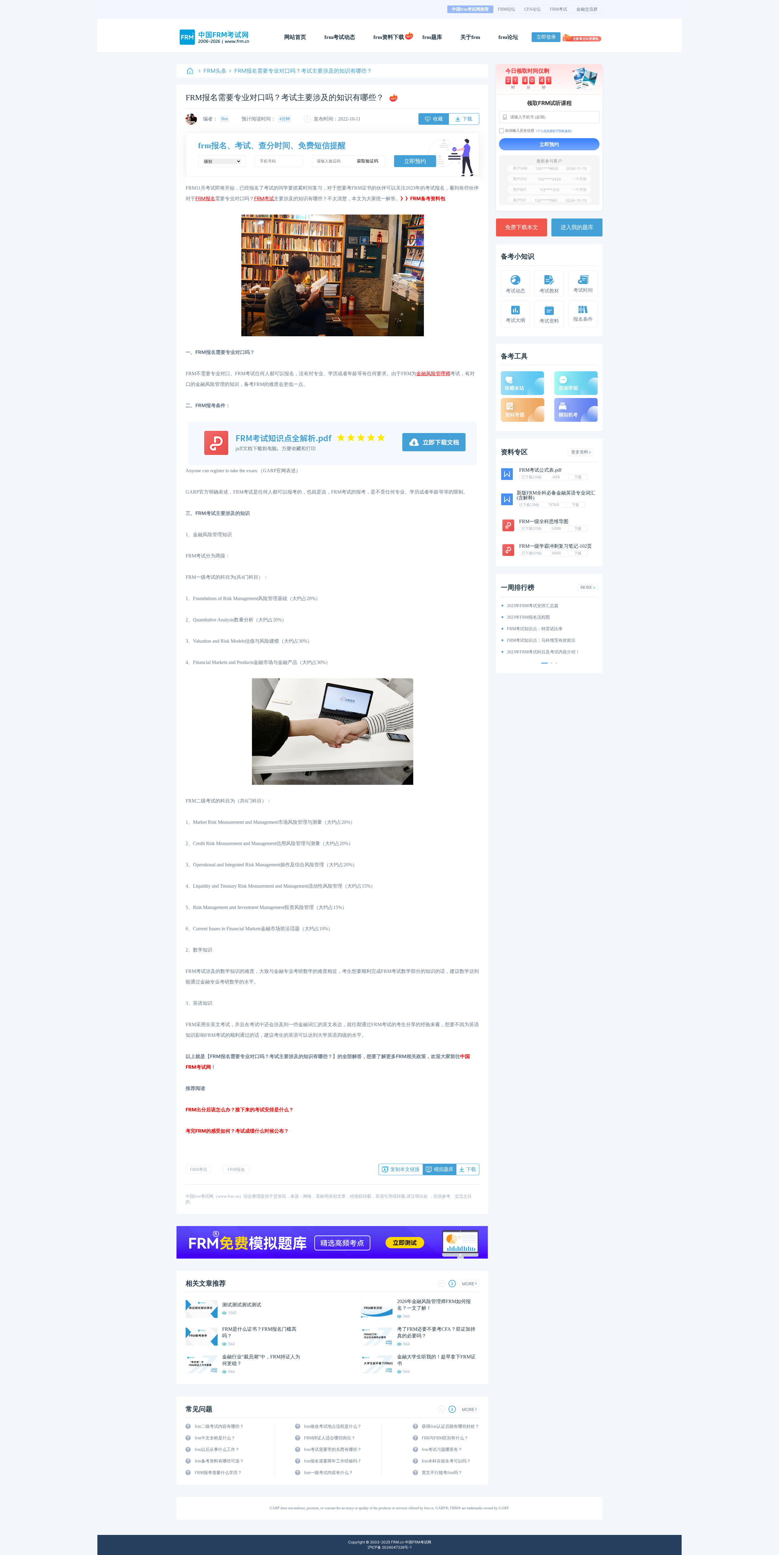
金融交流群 (587, 9)
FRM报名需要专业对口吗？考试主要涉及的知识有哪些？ (303, 71)
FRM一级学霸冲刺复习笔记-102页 (555, 546)
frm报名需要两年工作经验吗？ (333, 1461)
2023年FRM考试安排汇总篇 (529, 605)
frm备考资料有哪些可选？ (219, 1461)
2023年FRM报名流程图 (524, 617)
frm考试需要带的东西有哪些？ (333, 1449)
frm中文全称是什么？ (215, 1438)
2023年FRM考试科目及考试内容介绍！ (539, 652)
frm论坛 (508, 37)
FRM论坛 (506, 9)
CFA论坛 (532, 9)
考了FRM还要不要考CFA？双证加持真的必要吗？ (436, 1332)
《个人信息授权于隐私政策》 (554, 131)
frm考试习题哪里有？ (442, 1449)
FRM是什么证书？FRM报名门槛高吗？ (259, 1332)
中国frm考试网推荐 (470, 9)
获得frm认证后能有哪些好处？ (450, 1426)
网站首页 (295, 37)
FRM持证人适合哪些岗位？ (329, 1438)
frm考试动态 (339, 37)
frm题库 (432, 37)
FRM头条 (215, 71)
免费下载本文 (521, 227)
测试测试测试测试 (241, 1304)
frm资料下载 (388, 37)
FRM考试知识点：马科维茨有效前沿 (537, 640)
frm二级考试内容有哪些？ (219, 1426)
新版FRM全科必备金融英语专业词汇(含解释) (556, 495)
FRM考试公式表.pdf (540, 470)
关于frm (470, 37)
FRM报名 (236, 1169)
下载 (578, 477)
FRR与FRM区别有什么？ (445, 1438)
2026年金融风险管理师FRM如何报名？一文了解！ (434, 1305)
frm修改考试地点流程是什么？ (333, 1426)
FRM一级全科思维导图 (543, 521)
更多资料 (579, 452)
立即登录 (546, 37)
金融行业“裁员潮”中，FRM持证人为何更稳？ (261, 1360)
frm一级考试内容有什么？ (328, 1472)
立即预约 (415, 161)
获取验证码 (367, 161)
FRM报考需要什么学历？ (218, 1472)
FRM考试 (558, 9)
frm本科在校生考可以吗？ (446, 1461)
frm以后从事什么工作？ (217, 1449)
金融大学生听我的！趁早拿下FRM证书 (436, 1360)
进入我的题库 (577, 227)
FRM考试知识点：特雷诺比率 (531, 629)
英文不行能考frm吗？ (442, 1472)
